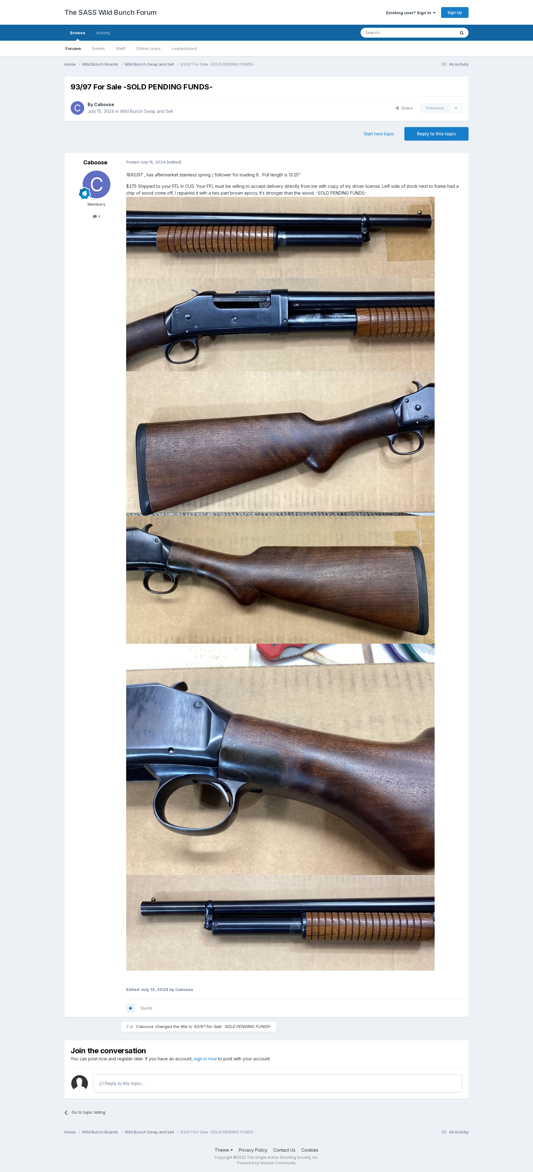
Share (406, 107)
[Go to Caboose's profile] (77, 108)
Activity (103, 32)
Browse (77, 32)
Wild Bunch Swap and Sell (146, 111)
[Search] (462, 33)
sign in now (205, 1058)
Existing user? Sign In (409, 12)
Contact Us (284, 1150)
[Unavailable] (280, 236)
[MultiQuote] (130, 1008)
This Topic (437, 32)
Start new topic (379, 133)
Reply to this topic (436, 133)
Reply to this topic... (124, 1083)
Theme (222, 1150)
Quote (146, 1007)
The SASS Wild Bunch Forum (110, 12)
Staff (120, 48)
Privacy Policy (253, 1150)
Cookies (309, 1150)
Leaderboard (184, 48)
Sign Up (455, 12)
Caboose (104, 104)
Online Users (148, 48)
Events (98, 48)
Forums (73, 48)
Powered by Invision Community (266, 1163)
